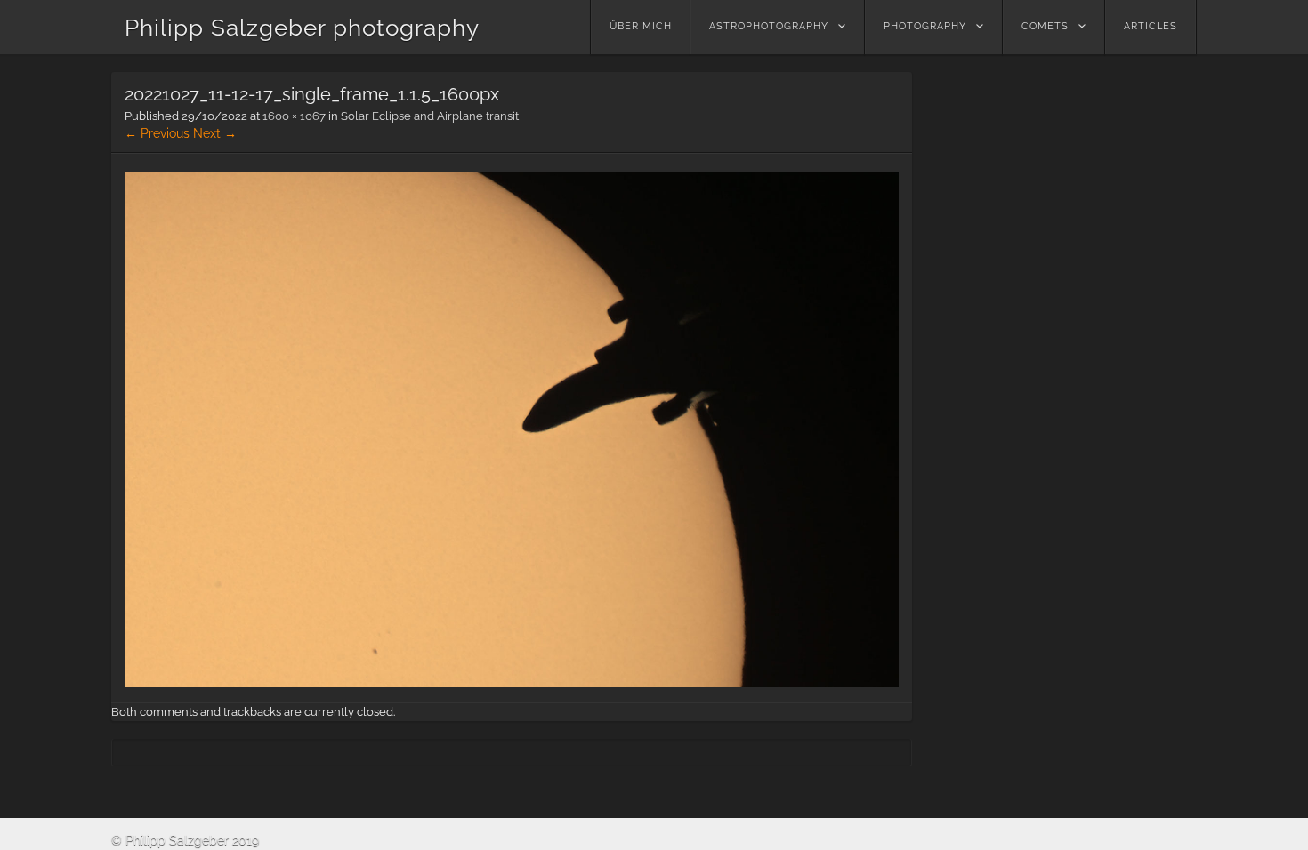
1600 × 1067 (294, 116)
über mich (641, 26)
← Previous (157, 133)
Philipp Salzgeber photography (302, 27)
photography (925, 26)
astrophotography (768, 26)
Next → (215, 133)
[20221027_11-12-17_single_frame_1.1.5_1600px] (512, 683)
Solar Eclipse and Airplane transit (430, 116)
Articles (1150, 26)
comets (1045, 26)
